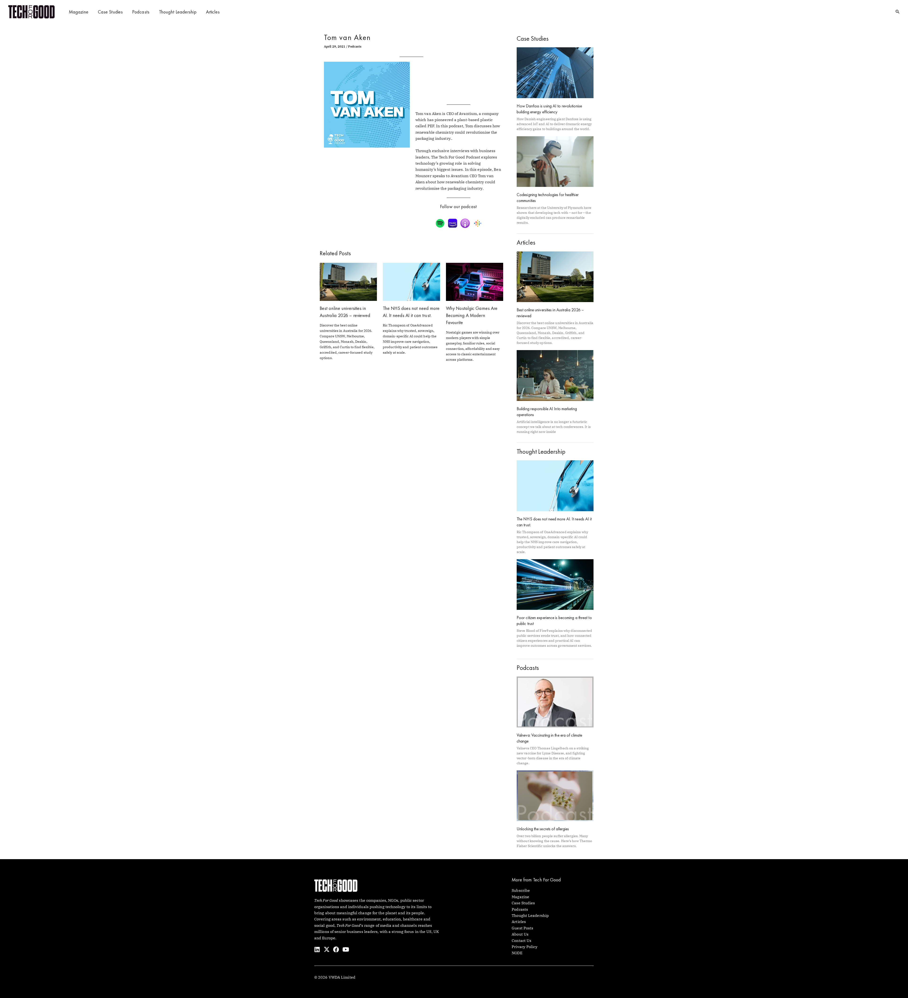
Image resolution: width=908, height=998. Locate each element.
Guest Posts (522, 928)
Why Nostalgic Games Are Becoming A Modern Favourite (472, 315)
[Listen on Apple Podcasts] (465, 223)
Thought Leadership (177, 12)
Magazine (78, 12)
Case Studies (110, 12)
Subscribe (521, 890)
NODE (517, 952)
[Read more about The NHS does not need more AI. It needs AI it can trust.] (411, 281)
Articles (213, 12)
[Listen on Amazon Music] (453, 223)
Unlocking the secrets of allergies (543, 828)
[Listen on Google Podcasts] (478, 223)
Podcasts (140, 12)
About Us (520, 934)
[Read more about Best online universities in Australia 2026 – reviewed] (348, 281)
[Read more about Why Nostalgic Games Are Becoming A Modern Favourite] (474, 281)
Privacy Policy (524, 946)
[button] (897, 12)
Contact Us (521, 940)
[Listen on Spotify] (440, 223)
